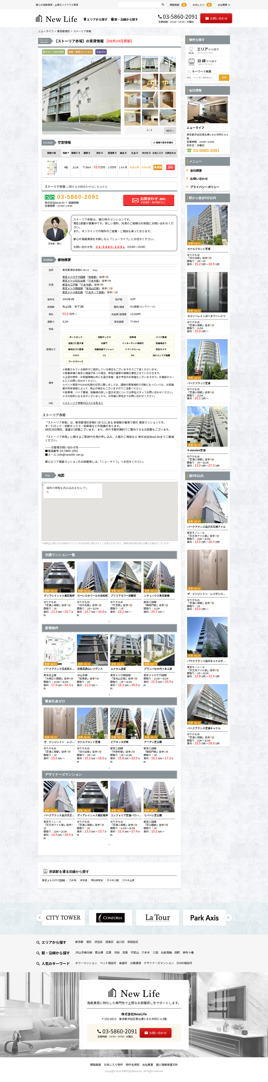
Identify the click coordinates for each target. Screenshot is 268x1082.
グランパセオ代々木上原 (158, 668)
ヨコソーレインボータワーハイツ (206, 316)
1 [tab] (110, 622)
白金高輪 (166, 952)
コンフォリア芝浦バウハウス (126, 815)
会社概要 (147, 1065)
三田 (155, 952)
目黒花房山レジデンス (90, 668)
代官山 (135, 952)
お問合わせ (170, 167)
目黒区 (109, 942)
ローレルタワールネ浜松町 (92, 595)
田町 (177, 952)
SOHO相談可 (184, 963)
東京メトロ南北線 (72, 292)
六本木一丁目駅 (95, 292)
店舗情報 (73, 202)
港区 (89, 942)
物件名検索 (132, 1065)
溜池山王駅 (92, 288)
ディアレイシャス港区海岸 (59, 595)
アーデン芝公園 (153, 741)
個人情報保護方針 (167, 1065)
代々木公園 (113, 880)
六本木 (146, 952)
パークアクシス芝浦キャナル (204, 728)
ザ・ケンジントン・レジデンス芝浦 (59, 741)
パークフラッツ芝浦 (198, 383)
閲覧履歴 (95, 1065)
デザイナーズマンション (159, 963)
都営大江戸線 (70, 284)
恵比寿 (99, 952)
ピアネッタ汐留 (120, 741)
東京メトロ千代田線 (73, 277)
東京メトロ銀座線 (72, 288)
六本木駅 (93, 280)
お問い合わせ (219, 18)
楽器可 (123, 963)
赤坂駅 (92, 277)
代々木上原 (128, 880)
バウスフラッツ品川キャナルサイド (207, 660)
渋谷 (117, 952)
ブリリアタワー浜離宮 (123, 595)
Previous (40, 918)
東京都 (79, 942)
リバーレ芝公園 (153, 815)
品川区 (120, 942)
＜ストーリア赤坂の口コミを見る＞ (82, 403)
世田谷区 (132, 942)
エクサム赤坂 (118, 668)
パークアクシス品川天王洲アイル (59, 815)
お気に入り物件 (113, 1065)
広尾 (108, 952)
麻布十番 (188, 952)
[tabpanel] (59, 589)
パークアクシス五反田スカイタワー (59, 668)
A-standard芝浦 (196, 450)
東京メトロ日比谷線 (73, 280)
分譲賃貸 (135, 963)
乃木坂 (72, 880)
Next (228, 918)
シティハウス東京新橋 (157, 595)
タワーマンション (86, 963)
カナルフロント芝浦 (88, 741)
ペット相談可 (108, 963)
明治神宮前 (97, 880)
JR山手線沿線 (83, 952)
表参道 (83, 880)
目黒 (125, 952)
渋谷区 (98, 942)
